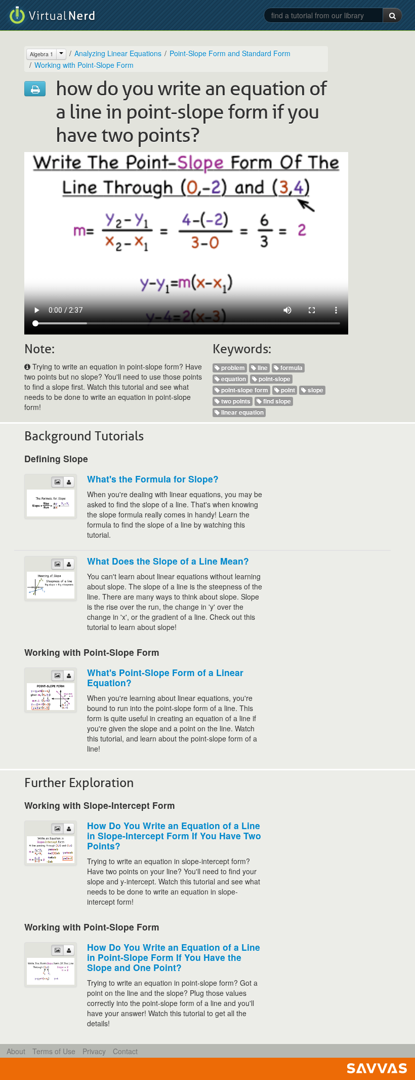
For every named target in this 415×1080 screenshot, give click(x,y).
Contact (125, 1051)
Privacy (94, 1051)
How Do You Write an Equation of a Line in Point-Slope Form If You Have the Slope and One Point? (173, 957)
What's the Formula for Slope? (153, 478)
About (16, 1051)
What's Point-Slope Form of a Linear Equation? (165, 677)
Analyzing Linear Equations (117, 53)
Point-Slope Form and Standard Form (230, 53)
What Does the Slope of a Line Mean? (168, 560)
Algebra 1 (41, 54)
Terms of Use (53, 1051)
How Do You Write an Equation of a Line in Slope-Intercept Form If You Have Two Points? (174, 835)
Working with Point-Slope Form (84, 65)
